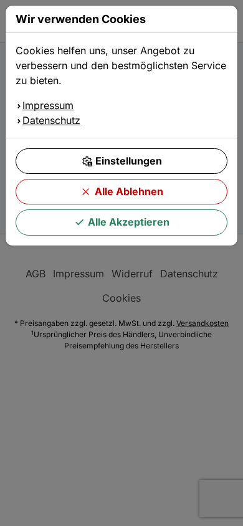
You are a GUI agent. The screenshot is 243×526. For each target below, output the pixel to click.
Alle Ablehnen (129, 191)
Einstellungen (128, 161)
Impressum (48, 105)
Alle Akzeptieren (128, 222)
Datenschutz (51, 120)
